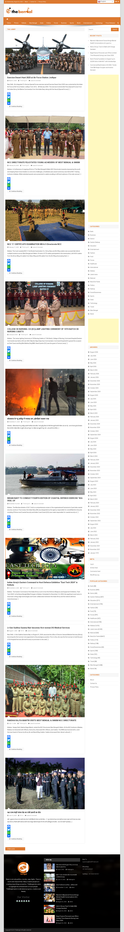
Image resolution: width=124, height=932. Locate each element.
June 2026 (93, 359)
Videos (9, 23)
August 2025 (94, 395)
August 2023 (94, 481)
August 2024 (94, 438)
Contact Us (33, 1)
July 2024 (93, 442)
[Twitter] (45, 97)
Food (91, 256)
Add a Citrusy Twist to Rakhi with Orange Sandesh (102, 48)
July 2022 (93, 528)
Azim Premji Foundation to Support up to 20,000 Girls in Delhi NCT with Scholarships (103, 60)
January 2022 (94, 542)
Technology (99, 23)
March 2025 (93, 413)
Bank (91, 231)
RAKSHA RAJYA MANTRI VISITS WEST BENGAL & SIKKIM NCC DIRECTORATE (41, 720)
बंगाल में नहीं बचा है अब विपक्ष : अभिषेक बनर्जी (66, 885)
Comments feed (95, 571)
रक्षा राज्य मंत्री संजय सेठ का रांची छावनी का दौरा (24, 812)
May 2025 (93, 406)
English (103, 1)
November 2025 (95, 384)
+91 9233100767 (94, 874)
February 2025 (94, 416)
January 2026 (94, 377)
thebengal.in (23, 80)
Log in (92, 564)
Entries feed (94, 568)
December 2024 (95, 424)
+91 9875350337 (87, 869)
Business (64, 23)
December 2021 (95, 546)
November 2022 (95, 513)
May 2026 (93, 363)
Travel (92, 307)
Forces (56, 23)
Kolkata (24, 23)
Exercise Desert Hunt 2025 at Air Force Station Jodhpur (31, 77)
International (94, 267)
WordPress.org (94, 575)
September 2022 (95, 520)
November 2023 (95, 470)
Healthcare (93, 264)
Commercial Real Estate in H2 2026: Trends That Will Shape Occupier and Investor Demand (103, 67)
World (78, 23)
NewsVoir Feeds (95, 281)
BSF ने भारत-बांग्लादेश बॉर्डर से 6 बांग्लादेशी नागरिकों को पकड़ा (66, 876)
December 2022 (95, 510)
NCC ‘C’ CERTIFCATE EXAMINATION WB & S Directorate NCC (34, 244)
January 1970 (94, 553)
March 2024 (93, 456)
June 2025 (93, 402)
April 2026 (93, 366)
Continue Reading (16, 106)
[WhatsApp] (45, 100)
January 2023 (94, 506)
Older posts (11, 849)
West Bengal (33, 23)
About (26, 1)
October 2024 (94, 431)
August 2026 (94, 352)
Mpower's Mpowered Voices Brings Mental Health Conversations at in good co (103, 42)
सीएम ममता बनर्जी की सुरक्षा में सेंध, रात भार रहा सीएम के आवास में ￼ (67, 866)
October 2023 (94, 474)
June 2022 (93, 531)
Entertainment (88, 23)
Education (93, 246)
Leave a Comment (36, 80)
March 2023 (93, 499)
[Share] (45, 103)
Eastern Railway (95, 242)
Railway (92, 289)
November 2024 (95, 427)
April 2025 (93, 409)
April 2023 (93, 495)
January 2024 (94, 463)
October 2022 (94, 517)
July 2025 (93, 399)
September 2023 (95, 477)
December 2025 (95, 381)
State (41, 23)
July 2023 (93, 485)
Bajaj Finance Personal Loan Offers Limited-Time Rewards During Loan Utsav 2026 (103, 54)
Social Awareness (95, 292)
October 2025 (94, 388)
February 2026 (94, 373)
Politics (48, 23)
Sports (72, 23)
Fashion (92, 253)
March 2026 (93, 370)
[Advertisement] (103, 148)
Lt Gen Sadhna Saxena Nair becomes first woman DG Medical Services (38, 628)
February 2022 (94, 538)
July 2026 (93, 356)
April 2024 (93, 452)
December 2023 (95, 467)
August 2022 (94, 524)
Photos (16, 23)
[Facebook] (45, 94)
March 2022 (93, 535)
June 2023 (93, 488)
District (92, 238)
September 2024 (95, 434)
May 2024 (93, 449)
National (92, 278)
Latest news (94, 274)
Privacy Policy (42, 1)
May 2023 (93, 492)
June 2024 (93, 445)
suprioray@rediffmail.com (90, 862)
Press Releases (110, 23)
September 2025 (95, 391)
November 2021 (95, 549)
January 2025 (94, 420)
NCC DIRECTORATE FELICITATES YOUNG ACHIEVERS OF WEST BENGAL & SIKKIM (43, 162)
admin (22, 630)
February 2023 (94, 503)
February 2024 (94, 460)
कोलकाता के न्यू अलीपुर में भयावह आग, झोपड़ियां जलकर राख (28, 419)
